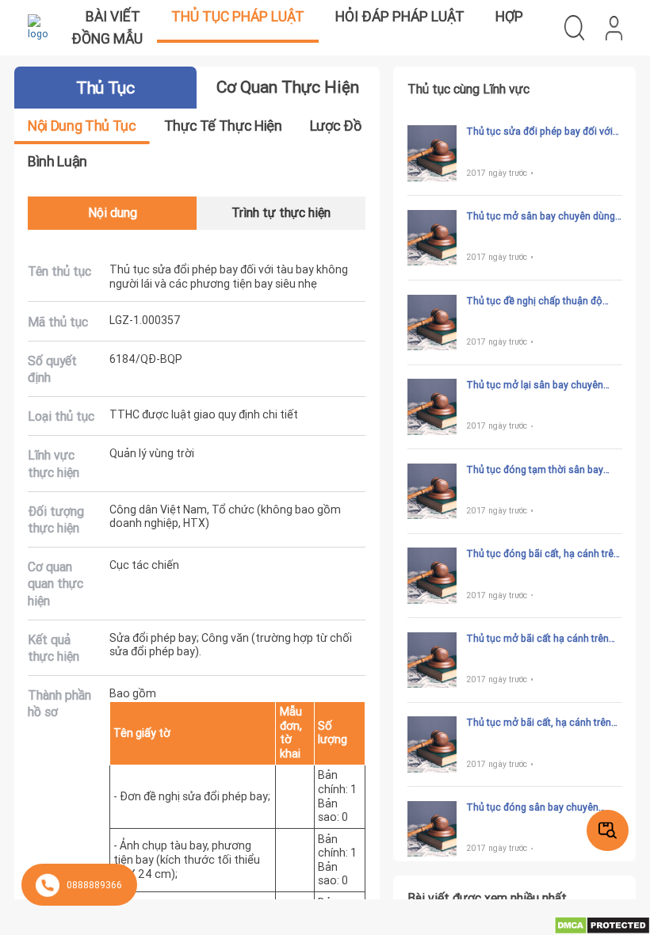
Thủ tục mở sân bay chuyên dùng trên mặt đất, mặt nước (540, 216)
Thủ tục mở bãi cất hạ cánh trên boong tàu (537, 638)
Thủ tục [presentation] (105, 88)
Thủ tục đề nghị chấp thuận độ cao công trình (534, 301)
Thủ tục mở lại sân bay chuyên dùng (534, 385)
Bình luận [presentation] (57, 161)
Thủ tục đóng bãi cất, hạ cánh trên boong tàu (542, 554)
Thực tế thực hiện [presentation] (223, 125)
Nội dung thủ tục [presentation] (82, 125)
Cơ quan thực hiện (287, 87)
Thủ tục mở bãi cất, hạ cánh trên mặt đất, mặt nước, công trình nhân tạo (538, 722)
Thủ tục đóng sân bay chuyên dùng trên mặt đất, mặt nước (532, 807)
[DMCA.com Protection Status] (602, 924)
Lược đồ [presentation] (335, 125)
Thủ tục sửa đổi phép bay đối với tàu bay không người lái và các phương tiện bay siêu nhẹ (539, 131)
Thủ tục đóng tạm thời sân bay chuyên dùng (534, 470)
